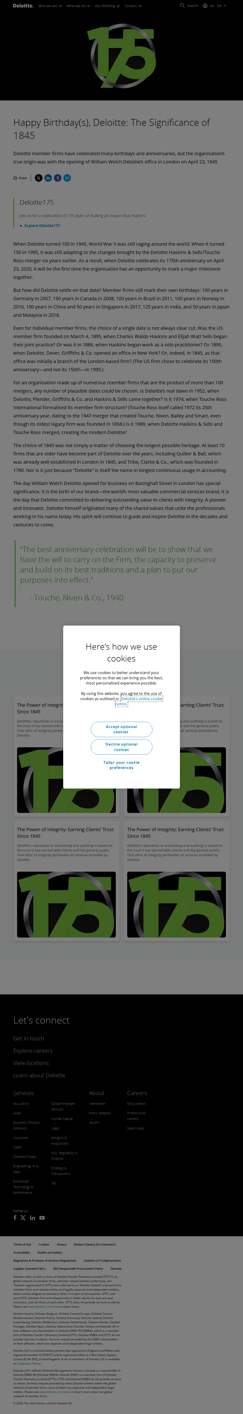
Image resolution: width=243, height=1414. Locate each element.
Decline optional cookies (121, 747)
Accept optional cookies (121, 729)
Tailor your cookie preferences (121, 765)
